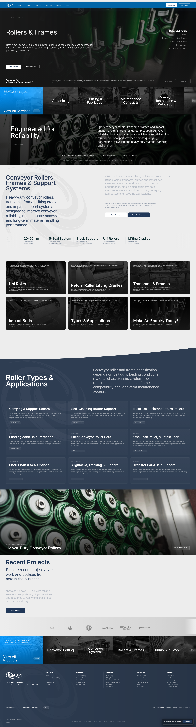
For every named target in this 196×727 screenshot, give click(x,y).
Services (38, 5)
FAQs (138, 684)
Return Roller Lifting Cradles (175, 38)
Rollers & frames (22, 18)
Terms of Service (121, 721)
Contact (58, 5)
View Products (13, 66)
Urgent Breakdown (172, 686)
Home (7, 18)
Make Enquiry (171, 5)
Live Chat (170, 678)
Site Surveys (109, 686)
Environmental (97, 721)
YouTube (187, 707)
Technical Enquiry (172, 682)
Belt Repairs (109, 684)
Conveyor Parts (80, 684)
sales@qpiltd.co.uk (109, 155)
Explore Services (31, 66)
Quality (105, 721)
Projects (67, 5)
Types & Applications (178, 48)
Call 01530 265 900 (130, 155)
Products (28, 5)
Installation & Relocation (113, 680)
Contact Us (170, 675)
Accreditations (50, 682)
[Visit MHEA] (88, 628)
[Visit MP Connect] (144, 628)
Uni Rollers (183, 34)
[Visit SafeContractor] (70, 628)
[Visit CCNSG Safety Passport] (126, 628)
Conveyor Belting (81, 675)
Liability (112, 721)
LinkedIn (175, 707)
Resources (49, 5)
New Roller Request (172, 684)
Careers (48, 684)
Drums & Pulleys (80, 680)
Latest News (140, 686)
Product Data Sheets (143, 678)
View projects (15, 610)
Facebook (181, 707)
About (19, 5)
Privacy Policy (87, 721)
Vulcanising (109, 675)
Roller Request (184, 5)
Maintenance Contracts (113, 682)
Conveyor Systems (81, 678)
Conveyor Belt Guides (143, 680)
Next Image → (180, 547)
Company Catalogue (142, 675)
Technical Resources (139, 215)
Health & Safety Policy (76, 721)
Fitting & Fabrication (112, 678)
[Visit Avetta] (107, 628)
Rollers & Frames (80, 682)
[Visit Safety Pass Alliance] (51, 628)
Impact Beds (182, 45)
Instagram (168, 707)
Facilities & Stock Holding (53, 678)
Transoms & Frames (179, 41)
